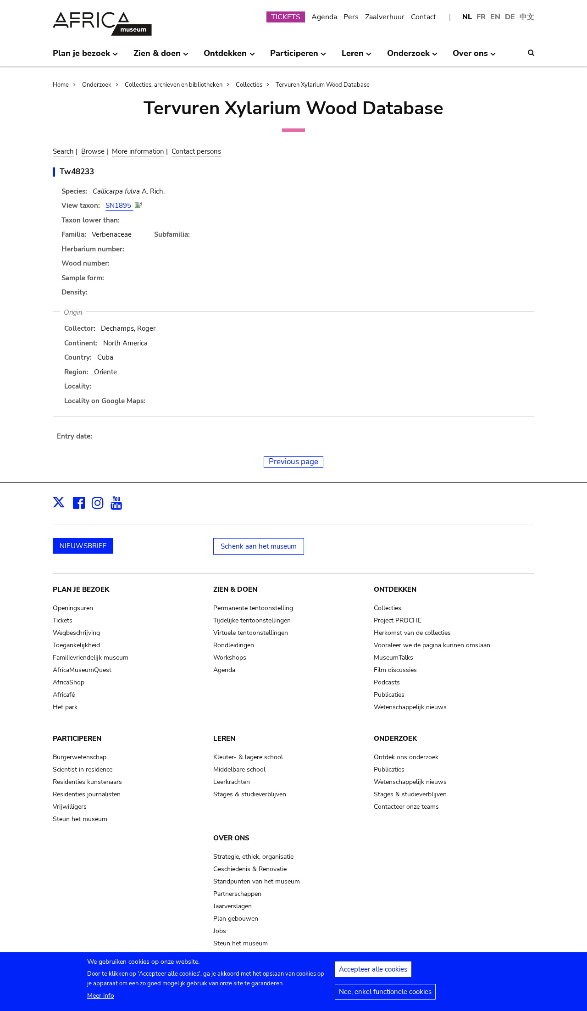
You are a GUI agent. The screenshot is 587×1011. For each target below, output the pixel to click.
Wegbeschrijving (76, 632)
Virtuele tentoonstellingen (250, 632)
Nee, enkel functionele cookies (385, 991)
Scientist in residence (82, 769)
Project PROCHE (397, 620)
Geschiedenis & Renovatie (250, 869)
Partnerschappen (237, 893)
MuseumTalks (393, 657)
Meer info (100, 995)
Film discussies (395, 670)
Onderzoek (96, 85)
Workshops (229, 657)
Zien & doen (235, 589)
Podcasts (387, 682)
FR (481, 17)
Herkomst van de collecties (412, 632)
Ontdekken (395, 589)
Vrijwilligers (70, 806)
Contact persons (196, 151)
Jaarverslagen (232, 906)
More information (138, 151)
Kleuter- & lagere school (248, 757)
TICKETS (285, 17)
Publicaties (389, 694)
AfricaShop (68, 682)
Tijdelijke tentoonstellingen (252, 620)
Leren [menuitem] (353, 57)
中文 (527, 17)
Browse (93, 151)
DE (510, 17)
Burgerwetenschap (79, 757)
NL (467, 17)
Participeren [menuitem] (294, 57)
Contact (423, 17)
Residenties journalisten (87, 794)
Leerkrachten (231, 782)
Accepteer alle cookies (373, 969)
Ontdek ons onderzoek (406, 757)
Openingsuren (73, 608)
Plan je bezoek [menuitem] (81, 57)
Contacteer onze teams (406, 806)
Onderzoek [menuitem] (408, 57)
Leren (224, 738)
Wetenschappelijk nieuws (410, 707)
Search (63, 151)
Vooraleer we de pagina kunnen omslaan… (434, 645)
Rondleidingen (233, 645)
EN (495, 17)
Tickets (62, 620)
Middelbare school (239, 769)
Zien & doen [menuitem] (157, 57)
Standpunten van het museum (256, 881)
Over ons (231, 838)
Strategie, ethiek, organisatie (253, 856)
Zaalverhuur (384, 17)
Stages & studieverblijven (249, 794)
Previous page (293, 461)
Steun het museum (80, 819)
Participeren (77, 738)
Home (61, 85)
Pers (351, 17)
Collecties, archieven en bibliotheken (173, 85)
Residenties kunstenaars (87, 782)
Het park (65, 707)
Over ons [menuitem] (470, 57)
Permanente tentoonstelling (253, 608)
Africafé (64, 694)
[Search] (531, 52)
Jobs (219, 931)
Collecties (249, 85)
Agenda (324, 17)
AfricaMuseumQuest (82, 670)
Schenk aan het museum (259, 546)
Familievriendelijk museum (90, 657)
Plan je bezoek (81, 589)
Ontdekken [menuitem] (225, 57)
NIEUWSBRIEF (83, 545)
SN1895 (119, 205)
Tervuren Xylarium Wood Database (323, 85)
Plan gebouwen (235, 918)
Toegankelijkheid (76, 645)
